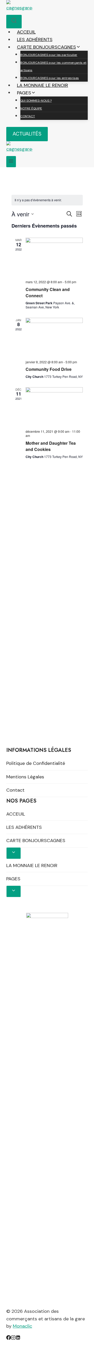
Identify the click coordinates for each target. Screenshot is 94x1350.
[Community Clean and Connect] (54, 257)
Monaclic (22, 1326)
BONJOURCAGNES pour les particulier (48, 55)
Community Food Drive (49, 369)
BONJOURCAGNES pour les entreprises (49, 78)
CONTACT (27, 116)
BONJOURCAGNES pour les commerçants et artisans (53, 66)
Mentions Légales (25, 777)
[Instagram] (13, 1338)
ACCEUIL (26, 32)
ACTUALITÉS (27, 133)
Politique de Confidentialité (35, 763)
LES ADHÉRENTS (34, 39)
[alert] (47, 200)
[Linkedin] (18, 1338)
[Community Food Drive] (54, 337)
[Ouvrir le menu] (11, 161)
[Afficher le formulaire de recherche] (14, 21)
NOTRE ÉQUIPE (31, 108)
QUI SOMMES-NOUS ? (36, 101)
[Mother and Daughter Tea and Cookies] (54, 406)
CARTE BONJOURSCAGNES (35, 840)
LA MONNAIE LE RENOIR (42, 85)
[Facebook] (8, 1338)
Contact (15, 790)
